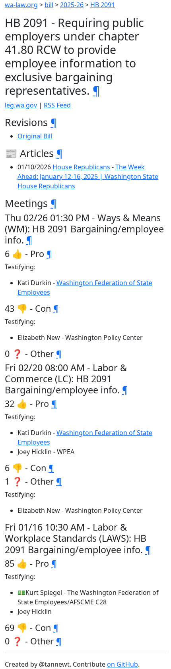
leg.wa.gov (21, 105)
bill (49, 4)
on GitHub (122, 664)
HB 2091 (102, 4)
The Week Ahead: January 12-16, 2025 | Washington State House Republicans (87, 176)
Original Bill (34, 136)
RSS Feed (57, 105)
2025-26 (72, 4)
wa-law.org (21, 4)
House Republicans (81, 167)
